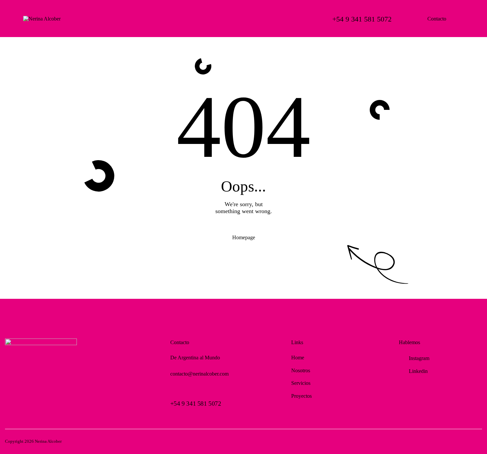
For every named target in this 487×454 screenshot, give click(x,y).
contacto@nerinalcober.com (199, 374)
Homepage (243, 237)
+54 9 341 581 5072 (195, 403)
